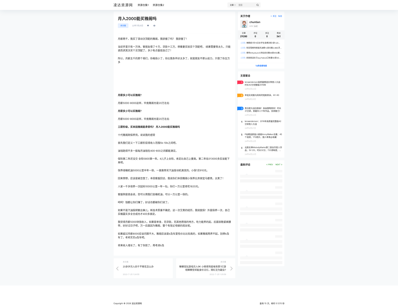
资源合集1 (143, 5)
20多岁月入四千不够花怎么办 (138, 266)
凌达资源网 (136, 303)
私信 (280, 16)
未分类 (123, 25)
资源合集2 (158, 5)
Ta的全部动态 (261, 66)
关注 (274, 16)
